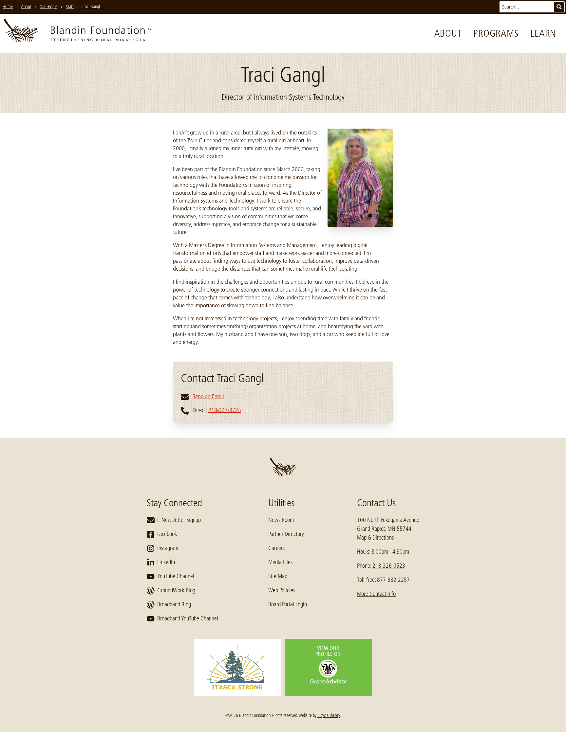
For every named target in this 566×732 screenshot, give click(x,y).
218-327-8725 (224, 410)
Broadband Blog (174, 604)
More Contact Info (376, 594)
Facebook (167, 534)
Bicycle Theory (328, 715)
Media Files (280, 562)
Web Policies (281, 590)
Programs (496, 33)
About (448, 33)
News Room (281, 520)
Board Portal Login (287, 604)
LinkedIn (166, 562)
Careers (276, 548)
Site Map (277, 576)
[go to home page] (77, 33)
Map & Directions (375, 537)
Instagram (167, 548)
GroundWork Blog (176, 590)
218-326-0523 (388, 565)
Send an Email (208, 396)
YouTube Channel (175, 576)
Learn (543, 33)
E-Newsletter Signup (179, 520)
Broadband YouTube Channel (187, 618)
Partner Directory (286, 534)
